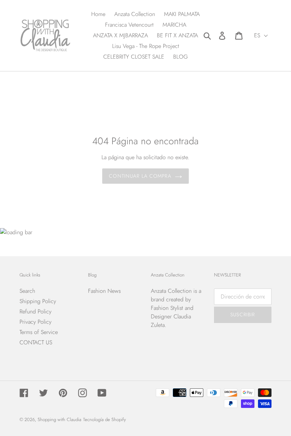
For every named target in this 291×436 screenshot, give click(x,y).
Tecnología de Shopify (104, 419)
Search (27, 291)
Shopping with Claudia (59, 419)
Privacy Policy (35, 322)
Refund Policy (35, 311)
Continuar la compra (140, 175)
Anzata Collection (171, 291)
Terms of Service (39, 332)
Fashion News (104, 291)
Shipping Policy (38, 301)
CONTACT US (36, 342)
